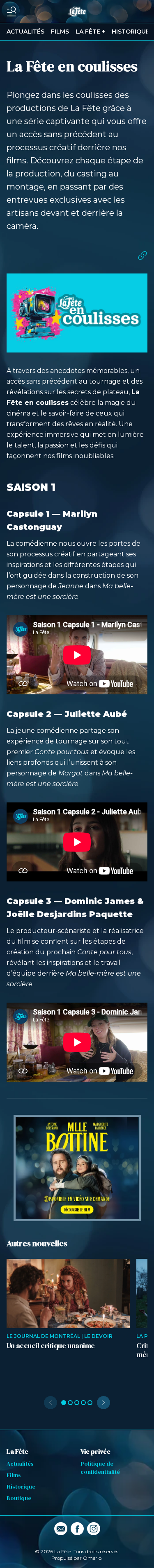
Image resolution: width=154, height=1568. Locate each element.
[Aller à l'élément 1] (63, 1402)
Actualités (20, 1464)
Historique (21, 1486)
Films (14, 1475)
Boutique (19, 1498)
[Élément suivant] (103, 1402)
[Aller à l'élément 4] (83, 1402)
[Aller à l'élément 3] (76, 1402)
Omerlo (92, 1558)
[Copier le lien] (142, 255)
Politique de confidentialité (100, 1468)
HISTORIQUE (130, 31)
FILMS (60, 31)
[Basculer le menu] (11, 11)
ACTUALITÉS (25, 31)
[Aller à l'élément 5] (90, 1402)
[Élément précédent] (50, 1402)
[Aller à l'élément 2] (70, 1402)
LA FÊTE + (90, 31)
